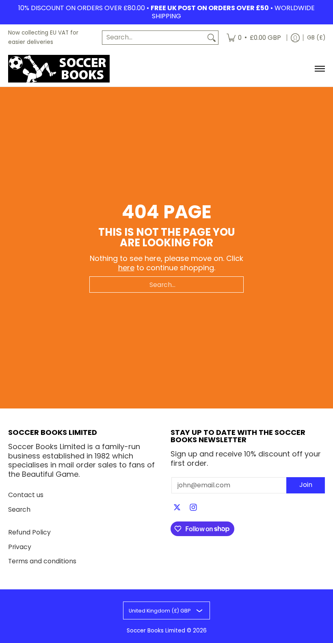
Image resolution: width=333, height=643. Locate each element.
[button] (177, 508)
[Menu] (319, 69)
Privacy (19, 547)
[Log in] (295, 37)
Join (305, 484)
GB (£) (316, 37)
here (126, 268)
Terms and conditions (42, 561)
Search (19, 509)
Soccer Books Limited (156, 630)
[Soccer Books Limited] (59, 69)
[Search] (211, 37)
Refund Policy (29, 532)
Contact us (25, 495)
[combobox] (153, 37)
